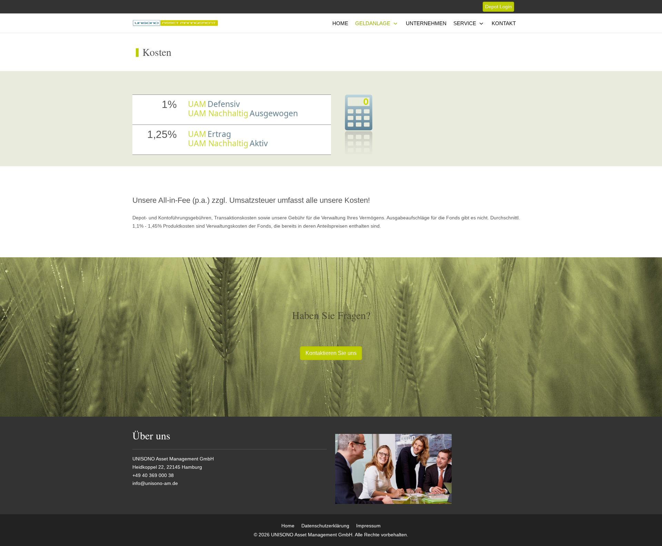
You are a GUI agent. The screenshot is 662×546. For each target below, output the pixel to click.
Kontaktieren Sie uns (331, 353)
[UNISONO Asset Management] (175, 23)
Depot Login (498, 6)
